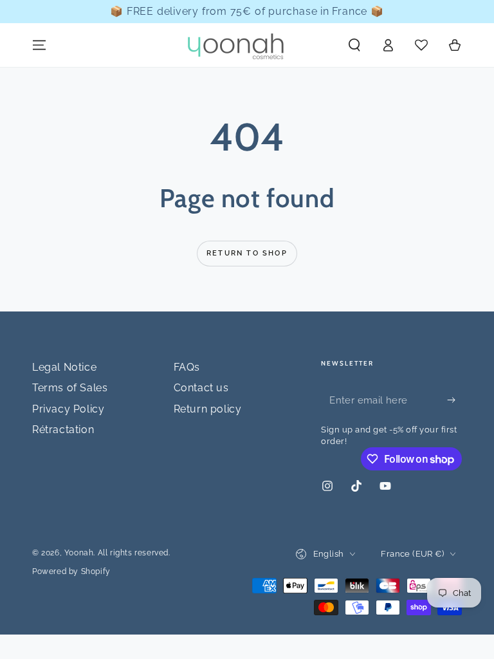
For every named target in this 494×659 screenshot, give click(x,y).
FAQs (187, 367)
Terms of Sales (69, 388)
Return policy (208, 409)
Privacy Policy (68, 409)
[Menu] (39, 45)
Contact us (201, 388)
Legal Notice (64, 367)
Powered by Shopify (71, 571)
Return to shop (247, 253)
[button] (354, 45)
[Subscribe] (454, 399)
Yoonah (79, 552)
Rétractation (63, 429)
